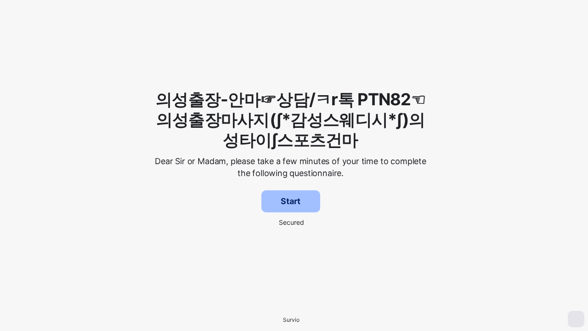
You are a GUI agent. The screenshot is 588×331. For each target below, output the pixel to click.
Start (290, 201)
